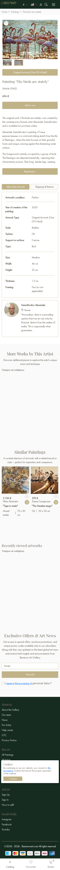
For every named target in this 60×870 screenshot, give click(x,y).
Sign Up (6, 794)
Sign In (5, 799)
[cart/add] (27, 502)
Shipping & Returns (44, 186)
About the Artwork (16, 186)
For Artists (6, 725)
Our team (6, 714)
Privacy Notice (9, 740)
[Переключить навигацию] (53, 4)
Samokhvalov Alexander (33, 305)
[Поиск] (46, 4)
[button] (25, 4)
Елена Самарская (41, 501)
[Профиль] (40, 4)
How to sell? (8, 804)
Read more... (30, 171)
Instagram (6, 819)
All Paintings (7, 754)
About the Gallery (10, 709)
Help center (7, 730)
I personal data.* (28, 683)
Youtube (6, 829)
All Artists (6, 759)
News (5, 720)
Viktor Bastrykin (10, 501)
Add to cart (30, 105)
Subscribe (30, 674)
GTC (4, 735)
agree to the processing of (19, 683)
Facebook (7, 824)
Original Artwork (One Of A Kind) (30, 72)
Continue (13, 778)
